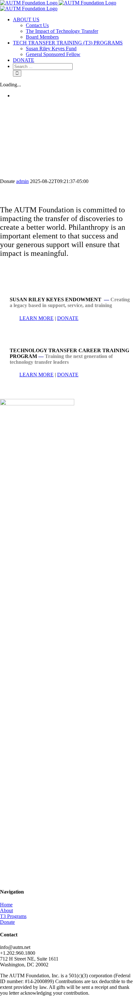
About (6, 910)
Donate (7, 922)
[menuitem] (73, 28)
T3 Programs (13, 916)
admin (22, 181)
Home (6, 904)
